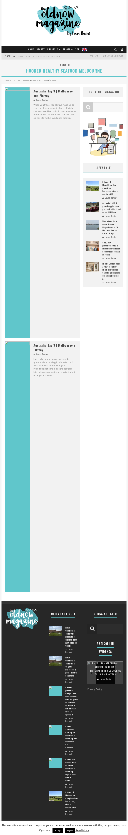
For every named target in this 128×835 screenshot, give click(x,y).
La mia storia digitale (112, 56)
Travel (66, 49)
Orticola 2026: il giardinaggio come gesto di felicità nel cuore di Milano (111, 208)
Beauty (40, 49)
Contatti (94, 56)
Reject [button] (70, 830)
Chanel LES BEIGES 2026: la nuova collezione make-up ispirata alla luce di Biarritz (71, 770)
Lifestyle (52, 49)
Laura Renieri (42, 100)
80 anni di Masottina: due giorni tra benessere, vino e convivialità (110, 188)
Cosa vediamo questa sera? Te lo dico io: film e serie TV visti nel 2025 (52, 56)
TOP (77, 49)
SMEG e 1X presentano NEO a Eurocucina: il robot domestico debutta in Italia (111, 248)
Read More (82, 830)
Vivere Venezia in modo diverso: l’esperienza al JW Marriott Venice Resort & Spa (110, 227)
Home (31, 49)
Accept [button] (57, 830)
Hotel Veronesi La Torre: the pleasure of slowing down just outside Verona (71, 636)
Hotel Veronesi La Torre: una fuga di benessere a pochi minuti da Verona (71, 666)
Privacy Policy (94, 689)
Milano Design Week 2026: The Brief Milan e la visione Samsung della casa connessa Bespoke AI (111, 271)
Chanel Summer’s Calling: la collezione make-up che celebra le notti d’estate (71, 737)
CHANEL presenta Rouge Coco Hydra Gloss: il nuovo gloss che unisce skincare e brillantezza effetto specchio (71, 701)
